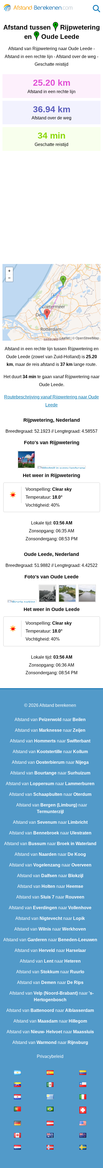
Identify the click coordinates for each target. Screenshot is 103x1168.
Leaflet (65, 337)
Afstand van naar (50, 719)
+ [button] (9, 270)
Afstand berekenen (57, 705)
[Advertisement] (51, 203)
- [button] (9, 278)
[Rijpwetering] (26, 468)
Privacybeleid (50, 1056)
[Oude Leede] (22, 602)
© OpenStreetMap (85, 337)
